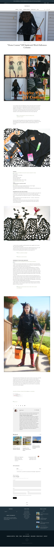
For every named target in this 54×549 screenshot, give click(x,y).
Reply (40, 468)
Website (28, 491)
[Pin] (20, 405)
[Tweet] (18, 405)
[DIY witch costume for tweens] (27, 334)
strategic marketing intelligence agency (25, 415)
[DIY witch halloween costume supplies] (27, 148)
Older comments (16, 475)
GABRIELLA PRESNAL (26, 516)
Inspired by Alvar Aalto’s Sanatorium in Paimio (27, 449)
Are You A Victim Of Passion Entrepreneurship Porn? (44, 527)
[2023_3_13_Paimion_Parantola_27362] (27, 440)
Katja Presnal (21, 410)
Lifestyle (20, 9)
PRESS (17, 536)
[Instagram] (8, 3)
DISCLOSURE (33, 536)
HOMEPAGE (16, 9)
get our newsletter (31, 391)
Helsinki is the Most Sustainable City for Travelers (36, 447)
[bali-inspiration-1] (37, 527)
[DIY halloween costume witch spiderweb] (27, 287)
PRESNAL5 (26, 518)
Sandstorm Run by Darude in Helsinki (16, 449)
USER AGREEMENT (26, 536)
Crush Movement (43, 525)
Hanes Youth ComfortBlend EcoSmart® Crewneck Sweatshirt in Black (24, 172)
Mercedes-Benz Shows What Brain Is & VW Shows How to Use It (32, 458)
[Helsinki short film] (36, 439)
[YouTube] (5, 3)
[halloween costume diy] (27, 223)
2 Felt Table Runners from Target (18, 181)
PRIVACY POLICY (39, 536)
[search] (17, 512)
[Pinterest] (7, 3)
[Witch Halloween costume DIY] (27, 78)
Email (14, 491)
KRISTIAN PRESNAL (26, 517)
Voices (38, 9)
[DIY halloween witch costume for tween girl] (27, 256)
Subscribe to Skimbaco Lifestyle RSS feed (20, 391)
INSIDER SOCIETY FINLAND (26, 514)
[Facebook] (9, 3)
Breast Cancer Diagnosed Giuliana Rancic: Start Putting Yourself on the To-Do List (19, 458)
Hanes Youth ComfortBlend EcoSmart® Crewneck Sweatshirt (26, 261)
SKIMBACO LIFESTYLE (27, 513)
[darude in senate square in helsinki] (17, 440)
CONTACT (45, 536)
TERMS (20, 536)
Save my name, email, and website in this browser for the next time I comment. (22, 495)
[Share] (16, 405)
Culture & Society (33, 9)
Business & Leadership (26, 9)
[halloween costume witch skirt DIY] (27, 252)
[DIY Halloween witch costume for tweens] (27, 116)
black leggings (15, 184)
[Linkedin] (4, 3)
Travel (33, 444)
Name (14, 488)
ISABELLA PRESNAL (26, 515)
